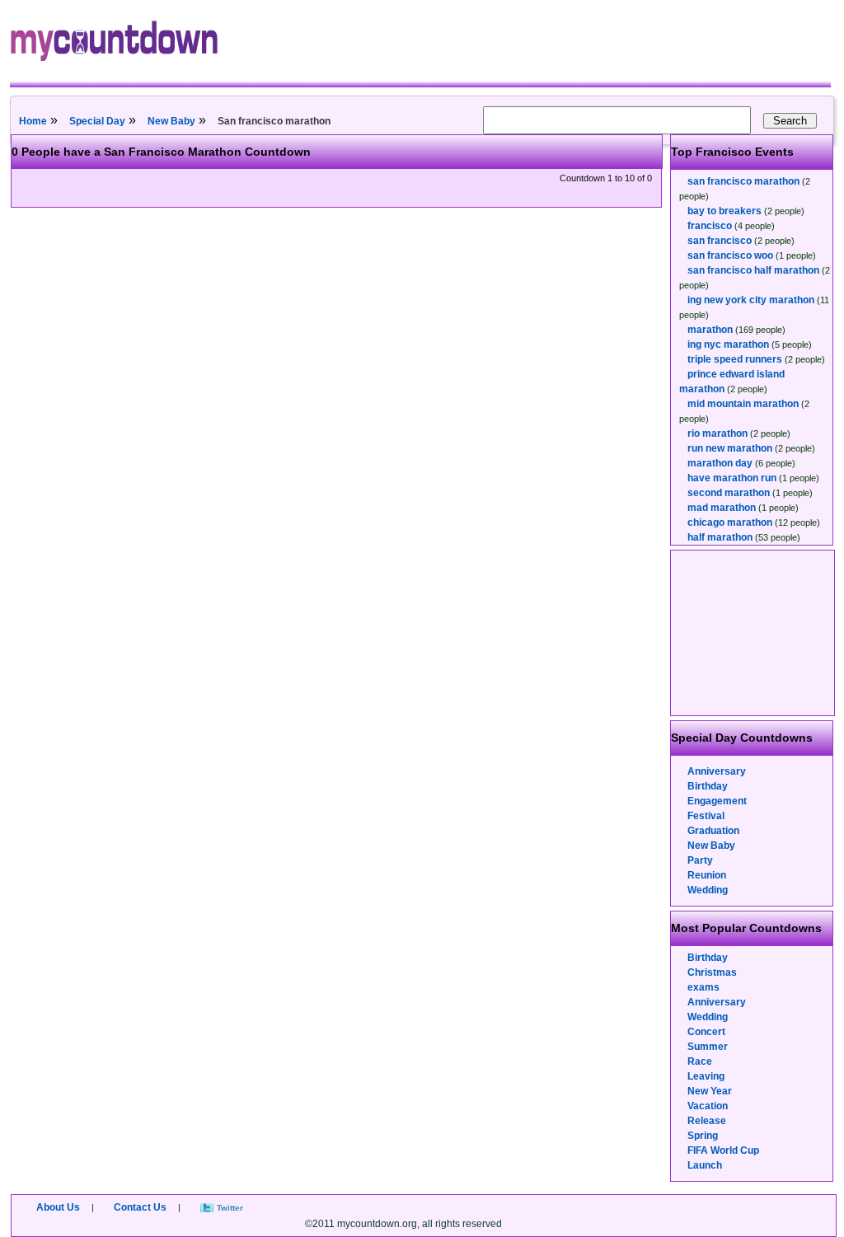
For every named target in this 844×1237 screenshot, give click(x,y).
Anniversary (716, 771)
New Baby (171, 121)
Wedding (707, 890)
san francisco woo (730, 255)
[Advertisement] (753, 633)
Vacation (707, 1106)
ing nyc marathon (728, 344)
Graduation (713, 830)
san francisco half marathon (753, 270)
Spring (702, 1135)
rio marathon (717, 433)
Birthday (707, 786)
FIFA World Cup (723, 1150)
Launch (704, 1165)
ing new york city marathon (750, 300)
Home (33, 121)
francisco (709, 226)
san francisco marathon (743, 181)
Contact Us (140, 1207)
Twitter (230, 1207)
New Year (709, 1091)
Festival (705, 816)
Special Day (97, 121)
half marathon (720, 537)
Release (706, 1121)
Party (700, 860)
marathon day (720, 463)
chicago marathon (729, 522)
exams (703, 987)
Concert (706, 1032)
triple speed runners (734, 359)
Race (699, 1061)
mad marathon (721, 507)
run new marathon (729, 448)
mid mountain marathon (743, 404)
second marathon (728, 493)
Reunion (706, 875)
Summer (707, 1046)
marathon (710, 329)
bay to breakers (724, 211)
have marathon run (731, 478)
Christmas (712, 972)
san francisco (719, 240)
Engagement (717, 801)
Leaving (705, 1076)
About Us (58, 1207)
